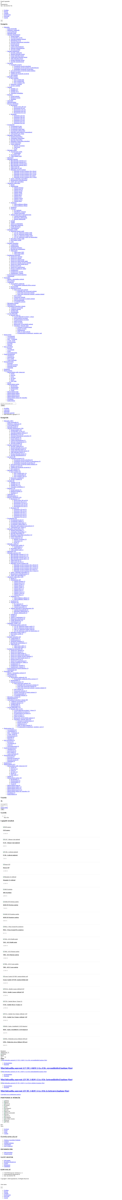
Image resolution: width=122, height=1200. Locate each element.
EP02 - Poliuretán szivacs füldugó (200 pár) (15, 1042)
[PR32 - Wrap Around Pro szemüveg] (13, 926)
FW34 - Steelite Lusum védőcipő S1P (13, 992)
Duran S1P (6, 867)
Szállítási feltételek (9, 1143)
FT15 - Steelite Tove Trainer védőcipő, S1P (15, 1017)
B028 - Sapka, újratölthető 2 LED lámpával (15, 1029)
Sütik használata (8, 1152)
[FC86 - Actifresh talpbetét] (10, 852)
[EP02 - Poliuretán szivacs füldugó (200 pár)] (15, 1039)
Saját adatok (7, 1160)
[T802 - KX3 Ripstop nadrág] (11, 951)
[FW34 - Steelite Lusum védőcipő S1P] (13, 989)
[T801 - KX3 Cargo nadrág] (10, 964)
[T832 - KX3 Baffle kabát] (10, 939)
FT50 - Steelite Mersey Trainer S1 (12, 1004)
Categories (7, 410)
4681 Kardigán (7, 892)
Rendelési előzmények (10, 1162)
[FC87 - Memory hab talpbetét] (11, 839)
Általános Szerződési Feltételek (12, 1140)
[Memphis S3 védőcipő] (9, 877)
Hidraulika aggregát (9, 413)
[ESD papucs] (7, 827)
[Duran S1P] (6, 864)
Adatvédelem (7, 1144)
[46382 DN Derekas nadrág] (11, 901)
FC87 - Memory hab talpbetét (11, 843)
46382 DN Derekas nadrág (10, 905)
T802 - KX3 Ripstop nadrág (11, 955)
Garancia (6, 1141)
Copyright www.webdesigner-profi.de (11, 1094)
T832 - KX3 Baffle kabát (10, 942)
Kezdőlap (6, 408)
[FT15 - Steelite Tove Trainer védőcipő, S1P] (15, 1014)
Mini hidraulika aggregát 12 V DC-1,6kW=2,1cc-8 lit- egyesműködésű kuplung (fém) (37, 1068)
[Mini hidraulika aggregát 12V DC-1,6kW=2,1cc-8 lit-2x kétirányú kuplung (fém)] (22, 1083)
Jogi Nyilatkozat (8, 1146)
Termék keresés (8, 1154)
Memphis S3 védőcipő (9, 880)
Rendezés (3, 1051)
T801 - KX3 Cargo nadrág (10, 967)
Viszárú (6, 1163)
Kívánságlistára (8, 1063)
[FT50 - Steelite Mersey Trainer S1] (12, 1001)
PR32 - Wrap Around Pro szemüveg (13, 930)
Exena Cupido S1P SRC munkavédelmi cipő (15, 979)
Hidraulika (7, 411)
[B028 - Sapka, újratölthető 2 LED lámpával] (15, 1026)
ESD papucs (6, 830)
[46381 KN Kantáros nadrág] (11, 914)
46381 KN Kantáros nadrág (11, 917)
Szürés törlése (4, 807)
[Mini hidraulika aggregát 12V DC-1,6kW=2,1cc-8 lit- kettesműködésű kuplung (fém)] (24, 1071)
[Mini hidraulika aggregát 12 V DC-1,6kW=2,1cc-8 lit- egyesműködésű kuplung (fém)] (24, 1060)
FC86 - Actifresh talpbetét (10, 855)
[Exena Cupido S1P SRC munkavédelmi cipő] (15, 976)
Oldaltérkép (7, 1166)
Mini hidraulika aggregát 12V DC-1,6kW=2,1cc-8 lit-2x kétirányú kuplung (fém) (35, 1091)
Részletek (6, 1064)
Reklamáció (7, 1165)
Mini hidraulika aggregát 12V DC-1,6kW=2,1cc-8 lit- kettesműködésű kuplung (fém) (36, 1079)
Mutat (2, 1055)
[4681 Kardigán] (7, 889)
